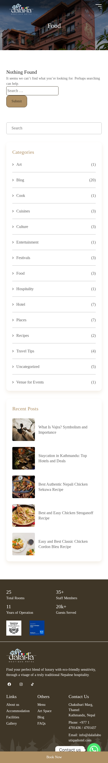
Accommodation (18, 711)
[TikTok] (32, 684)
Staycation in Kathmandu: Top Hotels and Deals (62, 458)
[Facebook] (9, 684)
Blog (20, 180)
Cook (20, 195)
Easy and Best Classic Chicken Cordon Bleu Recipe (63, 544)
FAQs (41, 723)
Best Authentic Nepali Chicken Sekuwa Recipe (63, 487)
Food (20, 273)
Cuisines (23, 211)
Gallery (11, 723)
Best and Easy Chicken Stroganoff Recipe (65, 515)
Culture (22, 226)
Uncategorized (27, 366)
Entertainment (27, 242)
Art (19, 164)
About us (12, 705)
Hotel (20, 304)
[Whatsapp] (94, 750)
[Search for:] (32, 91)
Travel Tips (25, 351)
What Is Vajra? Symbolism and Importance (62, 429)
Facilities (12, 717)
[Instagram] (21, 684)
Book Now (54, 757)
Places (21, 320)
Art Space (44, 711)
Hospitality (25, 289)
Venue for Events (30, 382)
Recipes (22, 335)
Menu (41, 705)
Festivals (23, 258)
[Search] (94, 128)
